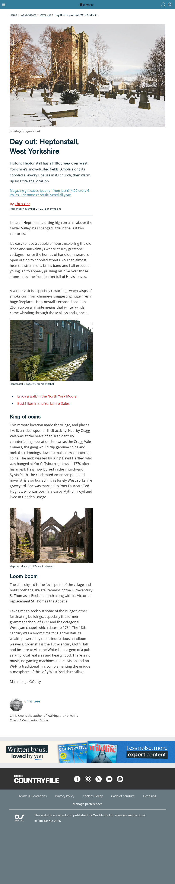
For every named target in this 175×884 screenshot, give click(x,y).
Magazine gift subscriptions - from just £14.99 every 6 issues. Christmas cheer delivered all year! (49, 192)
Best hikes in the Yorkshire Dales (43, 403)
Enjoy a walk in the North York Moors (47, 396)
